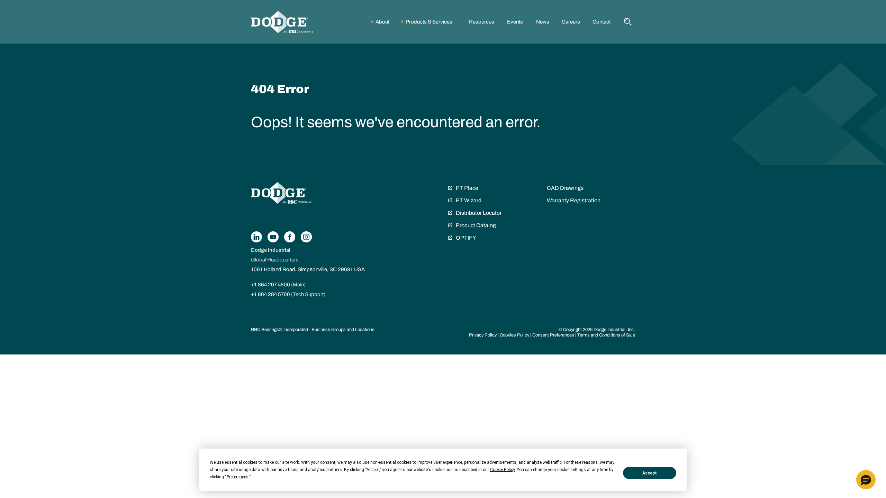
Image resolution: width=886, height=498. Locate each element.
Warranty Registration (573, 200)
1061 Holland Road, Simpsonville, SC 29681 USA (308, 269)
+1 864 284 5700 (270, 294)
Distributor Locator (478, 213)
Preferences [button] (237, 476)
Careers (571, 22)
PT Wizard (468, 200)
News (542, 22)
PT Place (467, 188)
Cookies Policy (514, 335)
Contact (602, 22)
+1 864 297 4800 (270, 284)
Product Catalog (476, 225)
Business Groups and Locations (342, 329)
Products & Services (429, 22)
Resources (481, 22)
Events (515, 22)
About (382, 22)
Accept (649, 473)
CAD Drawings (565, 188)
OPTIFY (466, 238)
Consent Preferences (553, 335)
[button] (866, 479)
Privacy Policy (483, 335)
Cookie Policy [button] (502, 469)
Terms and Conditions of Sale (606, 335)
